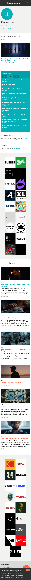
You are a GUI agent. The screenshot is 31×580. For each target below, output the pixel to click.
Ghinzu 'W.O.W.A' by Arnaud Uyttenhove (13, 89)
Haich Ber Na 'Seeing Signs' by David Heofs (13, 115)
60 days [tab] (16, 76)
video (2, 282)
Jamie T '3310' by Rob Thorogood (11, 382)
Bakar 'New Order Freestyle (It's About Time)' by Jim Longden (15, 109)
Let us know (17, 148)
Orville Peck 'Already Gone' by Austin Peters (14, 438)
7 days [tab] (4, 76)
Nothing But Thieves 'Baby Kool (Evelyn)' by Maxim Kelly (13, 103)
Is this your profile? (6, 28)
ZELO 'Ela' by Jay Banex (8, 84)
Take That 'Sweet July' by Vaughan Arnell (13, 80)
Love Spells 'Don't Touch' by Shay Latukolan (14, 93)
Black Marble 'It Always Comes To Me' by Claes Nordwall (14, 126)
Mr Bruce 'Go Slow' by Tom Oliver (11, 407)
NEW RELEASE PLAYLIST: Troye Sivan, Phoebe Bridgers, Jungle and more (14, 120)
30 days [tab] (10, 76)
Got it (27, 570)
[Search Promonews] (28, 3)
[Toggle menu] (3, 3)
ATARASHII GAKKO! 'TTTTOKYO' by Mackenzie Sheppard (15, 350)
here (22, 577)
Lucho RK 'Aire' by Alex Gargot (10, 98)
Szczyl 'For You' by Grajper (9, 318)
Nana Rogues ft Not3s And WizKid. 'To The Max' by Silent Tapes (15, 59)
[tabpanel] (15, 105)
